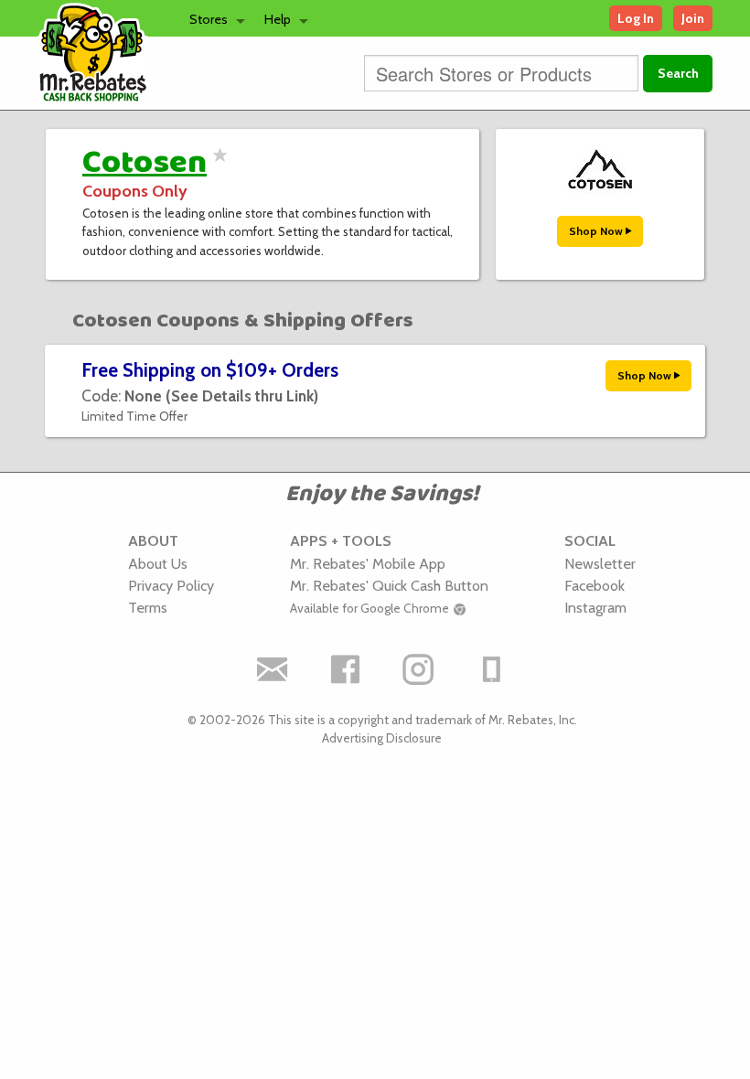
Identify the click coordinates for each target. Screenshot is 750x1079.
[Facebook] (345, 669)
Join (692, 18)
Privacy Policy (171, 585)
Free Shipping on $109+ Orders (209, 369)
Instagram (595, 607)
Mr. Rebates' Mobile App (367, 563)
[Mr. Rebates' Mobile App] (492, 669)
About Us (158, 563)
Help (277, 19)
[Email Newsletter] (272, 669)
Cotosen (144, 163)
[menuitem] (212, 18)
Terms (147, 607)
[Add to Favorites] (217, 166)
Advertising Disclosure (382, 738)
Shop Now (597, 231)
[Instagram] (419, 669)
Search (678, 73)
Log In (635, 18)
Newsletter (600, 563)
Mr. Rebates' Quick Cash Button (389, 585)
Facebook (594, 585)
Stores (208, 19)
